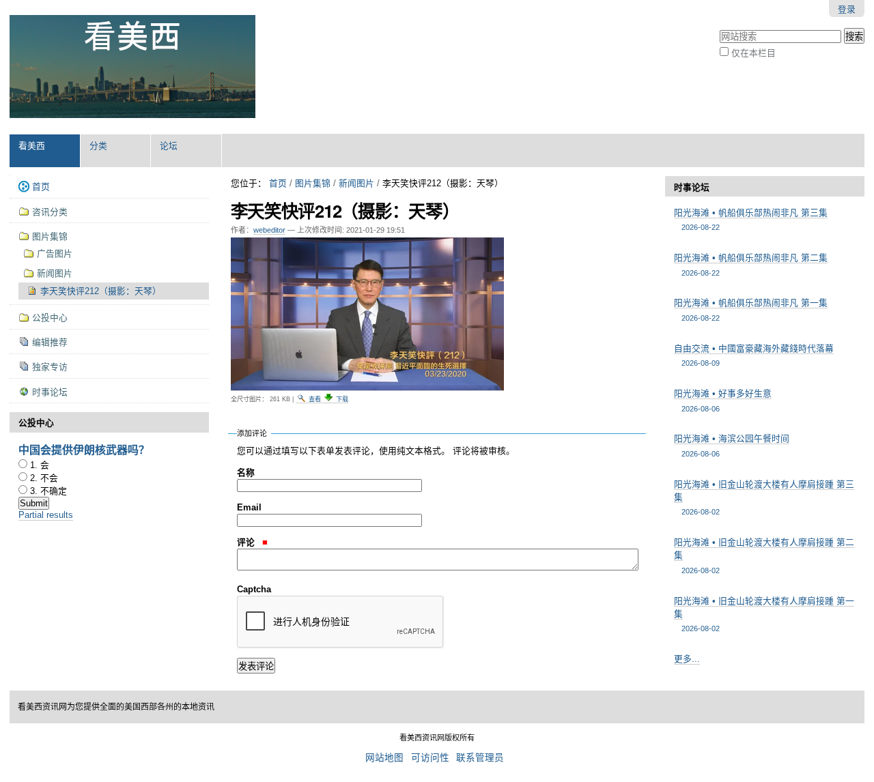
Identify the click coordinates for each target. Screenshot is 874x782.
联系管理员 (480, 758)
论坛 (169, 146)
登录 (847, 9)
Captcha (254, 589)
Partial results (45, 515)
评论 (247, 542)
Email (249, 507)
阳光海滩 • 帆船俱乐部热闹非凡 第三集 (751, 219)
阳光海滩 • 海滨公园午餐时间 (731, 445)
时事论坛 (691, 187)
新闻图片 (356, 183)
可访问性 (430, 758)
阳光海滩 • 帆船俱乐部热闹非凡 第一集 (751, 309)
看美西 (31, 146)
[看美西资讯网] (132, 67)
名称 (246, 472)
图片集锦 (312, 183)
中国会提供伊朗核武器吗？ (84, 449)
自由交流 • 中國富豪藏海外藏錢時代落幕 (754, 355)
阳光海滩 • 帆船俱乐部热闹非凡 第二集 (751, 264)
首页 (278, 183)
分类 (98, 146)
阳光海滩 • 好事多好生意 (723, 400)
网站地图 (384, 758)
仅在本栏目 (753, 53)
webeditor (269, 230)
